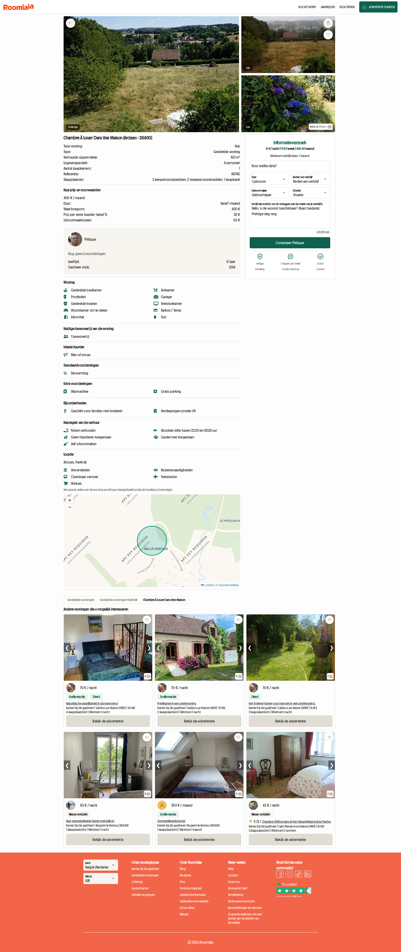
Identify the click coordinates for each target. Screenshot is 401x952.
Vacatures (185, 875)
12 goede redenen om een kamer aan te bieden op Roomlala (245, 918)
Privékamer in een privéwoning (176, 703)
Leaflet (208, 585)
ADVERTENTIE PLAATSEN (382, 7)
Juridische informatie (193, 894)
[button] (69, 500)
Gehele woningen (143, 894)
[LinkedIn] (307, 875)
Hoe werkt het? (237, 888)
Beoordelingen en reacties (245, 907)
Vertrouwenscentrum (241, 901)
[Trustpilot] (293, 896)
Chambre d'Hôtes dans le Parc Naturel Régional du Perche (296, 821)
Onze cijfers (187, 907)
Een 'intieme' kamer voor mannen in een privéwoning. (282, 703)
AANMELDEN (328, 7)
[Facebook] (279, 875)
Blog (183, 868)
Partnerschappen (191, 888)
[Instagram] (289, 875)
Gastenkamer (140, 888)
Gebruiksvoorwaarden (194, 901)
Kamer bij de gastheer (145, 868)
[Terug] (70, 29)
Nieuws (184, 914)
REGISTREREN (347, 7)
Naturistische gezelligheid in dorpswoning (92, 703)
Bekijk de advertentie (108, 721)
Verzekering (235, 894)
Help (231, 868)
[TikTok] (298, 875)
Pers (182, 881)
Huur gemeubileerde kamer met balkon (90, 821)
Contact (233, 875)
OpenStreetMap (228, 585)
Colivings (137, 881)
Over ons (234, 881)
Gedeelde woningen (145, 875)
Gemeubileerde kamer (171, 821)
